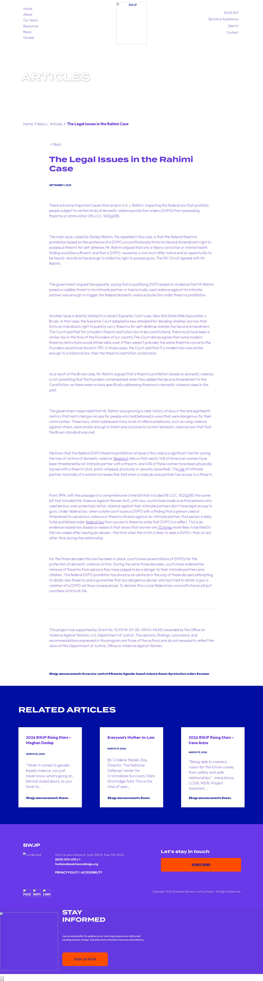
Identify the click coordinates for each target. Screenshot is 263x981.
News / (43, 123)
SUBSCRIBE (201, 865)
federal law (95, 522)
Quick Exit (231, 12)
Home (27, 9)
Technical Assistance (223, 19)
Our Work (30, 20)
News (27, 32)
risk (181, 469)
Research (121, 458)
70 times (165, 527)
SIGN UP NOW (85, 959)
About (27, 14)
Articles (56, 123)
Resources (30, 26)
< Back (55, 144)
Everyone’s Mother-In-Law (131, 737)
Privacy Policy (67, 872)
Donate (28, 37)
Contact (232, 32)
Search (233, 26)
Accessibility (91, 872)
